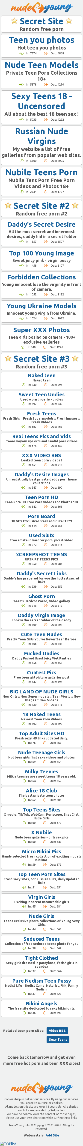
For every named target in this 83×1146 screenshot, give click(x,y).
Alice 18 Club (41, 790)
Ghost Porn (41, 596)
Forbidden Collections (41, 277)
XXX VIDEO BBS (41, 455)
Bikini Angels (41, 1003)
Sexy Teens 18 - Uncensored (41, 101)
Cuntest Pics (41, 672)
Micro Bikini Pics (41, 851)
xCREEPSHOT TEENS (41, 554)
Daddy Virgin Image (41, 615)
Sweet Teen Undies (42, 394)
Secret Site (41, 21)
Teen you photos (41, 39)
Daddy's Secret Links (42, 573)
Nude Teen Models (41, 65)
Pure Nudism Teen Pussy (41, 981)
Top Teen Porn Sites (41, 874)
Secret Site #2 (42, 205)
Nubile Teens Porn (41, 172)
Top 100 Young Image (41, 253)
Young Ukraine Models (41, 305)
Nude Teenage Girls (41, 752)
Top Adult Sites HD (41, 733)
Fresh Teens (41, 413)
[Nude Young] (42, 7)
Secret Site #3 (42, 358)
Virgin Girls (41, 897)
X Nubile (41, 832)
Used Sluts (41, 535)
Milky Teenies (41, 771)
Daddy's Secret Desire (42, 224)
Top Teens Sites (41, 809)
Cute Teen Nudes (41, 634)
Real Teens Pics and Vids (41, 436)
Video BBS (57, 1031)
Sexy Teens (58, 1039)
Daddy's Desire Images (42, 474)
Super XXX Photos (41, 329)
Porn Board (41, 516)
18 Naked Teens (41, 714)
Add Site (52, 1135)
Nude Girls (41, 916)
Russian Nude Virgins (41, 136)
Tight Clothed (41, 958)
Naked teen (42, 375)
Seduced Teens (42, 939)
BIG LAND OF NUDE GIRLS (41, 691)
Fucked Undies (41, 653)
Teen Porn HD (41, 497)
